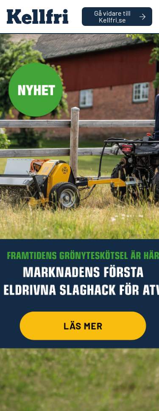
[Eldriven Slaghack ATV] (79, 222)
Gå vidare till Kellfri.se (112, 16)
